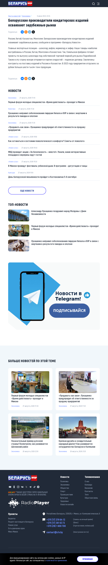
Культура (11, 172)
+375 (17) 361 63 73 (62, 522)
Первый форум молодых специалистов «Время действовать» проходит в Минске (46, 102)
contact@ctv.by (67, 532)
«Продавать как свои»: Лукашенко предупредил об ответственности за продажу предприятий (46, 128)
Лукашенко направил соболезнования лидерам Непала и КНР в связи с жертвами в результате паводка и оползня (47, 114)
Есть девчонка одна (16, 528)
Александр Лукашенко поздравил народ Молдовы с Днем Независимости (58, 212)
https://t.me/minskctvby (19, 264)
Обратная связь (91, 497)
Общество (64, 488)
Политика (11, 109)
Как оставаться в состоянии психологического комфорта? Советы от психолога (46, 141)
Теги (86, 494)
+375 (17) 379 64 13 (69, 519)
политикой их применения (56, 560)
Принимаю (87, 559)
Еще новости (27, 190)
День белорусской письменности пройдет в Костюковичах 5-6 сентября (42, 176)
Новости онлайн (67, 504)
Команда (88, 484)
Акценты (11, 518)
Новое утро (13, 525)
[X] (33, 32)
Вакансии (88, 488)
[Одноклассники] (26, 32)
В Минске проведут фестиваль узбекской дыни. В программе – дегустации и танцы (47, 165)
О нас (87, 481)
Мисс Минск (13, 531)
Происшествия (66, 494)
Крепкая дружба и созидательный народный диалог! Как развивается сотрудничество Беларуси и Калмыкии (77, 443)
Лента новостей (14, 16)
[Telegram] (29, 32)
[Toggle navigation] (97, 3)
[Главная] (21, 3)
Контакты (89, 491)
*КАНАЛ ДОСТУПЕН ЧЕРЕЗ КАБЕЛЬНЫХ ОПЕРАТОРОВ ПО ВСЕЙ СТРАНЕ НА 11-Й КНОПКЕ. (28, 493)
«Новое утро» (13, 137)
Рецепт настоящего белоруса (20, 521)
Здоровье (64, 501)
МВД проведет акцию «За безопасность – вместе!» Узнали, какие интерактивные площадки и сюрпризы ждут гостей (47, 153)
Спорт (62, 491)
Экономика (26, 16)
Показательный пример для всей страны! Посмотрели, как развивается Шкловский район (29, 443)
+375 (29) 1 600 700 (70, 525)
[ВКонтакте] (22, 32)
